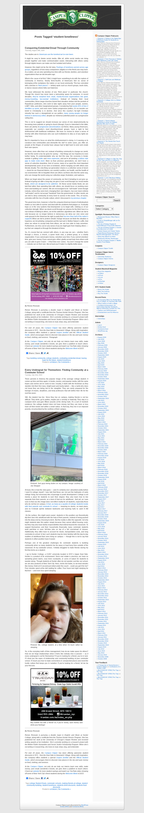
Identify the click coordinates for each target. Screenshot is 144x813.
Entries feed (102, 327)
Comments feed (103, 329)
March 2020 (102, 451)
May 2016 (101, 528)
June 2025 (101, 361)
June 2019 (101, 461)
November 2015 (103, 538)
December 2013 (103, 574)
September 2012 (103, 599)
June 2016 (101, 526)
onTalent (101, 273)
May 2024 (101, 386)
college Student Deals (38, 783)
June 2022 (101, 416)
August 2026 (102, 337)
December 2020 (103, 446)
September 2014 (103, 558)
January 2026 (102, 347)
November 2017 (103, 493)
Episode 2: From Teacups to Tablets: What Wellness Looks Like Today (109, 59)
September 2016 (103, 520)
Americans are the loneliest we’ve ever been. (56, 54)
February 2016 (102, 534)
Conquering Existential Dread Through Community (52, 48)
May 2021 (101, 438)
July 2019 (101, 459)
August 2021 (102, 432)
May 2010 (101, 653)
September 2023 (103, 398)
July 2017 (101, 501)
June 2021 (101, 436)
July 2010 (101, 649)
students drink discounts (66, 785)
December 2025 (103, 349)
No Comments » (64, 362)
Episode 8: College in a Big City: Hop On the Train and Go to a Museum (109, 159)
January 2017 (102, 513)
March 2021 (102, 442)
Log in (100, 325)
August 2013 (102, 582)
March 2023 (102, 404)
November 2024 (103, 375)
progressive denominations (50, 127)
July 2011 (101, 627)
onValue (100, 283)
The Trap (100, 672)
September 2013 (103, 580)
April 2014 (101, 566)
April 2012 (101, 609)
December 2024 (103, 373)
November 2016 (103, 517)
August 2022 (102, 412)
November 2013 (103, 576)
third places (43, 86)
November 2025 (103, 351)
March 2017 (102, 509)
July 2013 (101, 584)
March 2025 (102, 367)
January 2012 (102, 615)
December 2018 (103, 471)
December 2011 (103, 617)
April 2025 (101, 365)
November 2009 (103, 657)
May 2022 (101, 418)
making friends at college (71, 783)
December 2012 (103, 593)
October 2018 (102, 475)
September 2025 (103, 355)
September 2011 (103, 623)
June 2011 (101, 629)
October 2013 (102, 578)
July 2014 (101, 562)
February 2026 (102, 345)
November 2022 (103, 406)
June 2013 (101, 586)
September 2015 (103, 542)
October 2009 (102, 659)
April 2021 (101, 440)
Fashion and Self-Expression (107, 310)
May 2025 (101, 363)
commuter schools (54, 783)
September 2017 (103, 497)
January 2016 (102, 536)
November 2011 (103, 619)
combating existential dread (70, 358)
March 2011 (101, 633)
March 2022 (102, 422)
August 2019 (102, 457)
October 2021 (102, 428)
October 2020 (102, 449)
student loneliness (64, 360)
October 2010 (102, 643)
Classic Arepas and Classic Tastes (109, 231)
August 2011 (102, 625)
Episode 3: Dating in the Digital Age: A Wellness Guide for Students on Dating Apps (109, 40)
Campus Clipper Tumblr (105, 248)
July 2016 (101, 524)
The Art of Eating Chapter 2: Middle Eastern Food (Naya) (109, 241)
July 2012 (101, 603)
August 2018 (102, 479)
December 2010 (103, 639)
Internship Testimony (104, 256)
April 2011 (101, 631)
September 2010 (103, 645)
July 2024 (101, 382)
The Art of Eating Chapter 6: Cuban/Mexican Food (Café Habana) (109, 224)
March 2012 (102, 611)
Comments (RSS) (77, 806)
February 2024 (102, 392)
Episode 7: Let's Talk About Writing (109, 178)
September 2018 (103, 477)
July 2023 (101, 400)
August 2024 (102, 380)
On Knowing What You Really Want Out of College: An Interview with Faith (109, 300)
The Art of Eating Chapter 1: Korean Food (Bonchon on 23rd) (109, 228)
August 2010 (102, 647)
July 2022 (101, 414)
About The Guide (103, 289)
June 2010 (101, 651)
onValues (53, 362)
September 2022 (103, 410)
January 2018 (102, 489)
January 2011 (102, 637)
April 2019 (101, 465)
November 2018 (103, 473)
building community (38, 358)
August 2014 (102, 560)
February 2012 (102, 613)
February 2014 (102, 570)
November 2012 (103, 595)
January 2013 (102, 591)
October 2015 (102, 540)
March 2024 (102, 390)
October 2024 (102, 376)
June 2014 (101, 564)
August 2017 (102, 499)
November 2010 (103, 641)
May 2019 (101, 463)
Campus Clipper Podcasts (108, 36)
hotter (41, 159)
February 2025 (102, 369)
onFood (100, 275)
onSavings (101, 281)
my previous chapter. (79, 198)
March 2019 (102, 467)
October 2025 (102, 353)
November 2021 (103, 426)
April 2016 (101, 530)
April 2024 (101, 388)
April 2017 (101, 507)
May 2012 (101, 607)
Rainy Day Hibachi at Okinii (106, 236)
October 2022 (102, 408)
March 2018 (102, 485)
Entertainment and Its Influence (108, 312)
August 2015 (102, 544)
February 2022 (102, 424)
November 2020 (103, 447)
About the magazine (104, 271)
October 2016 (102, 519)
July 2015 (101, 546)
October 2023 (102, 396)
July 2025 (101, 359)
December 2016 (103, 515)
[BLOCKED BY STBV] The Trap (108, 670)
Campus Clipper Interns (105, 258)
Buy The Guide (103, 293)
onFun (100, 279)
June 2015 (101, 548)
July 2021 (101, 434)
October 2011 (102, 621)
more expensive (53, 159)
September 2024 (103, 378)
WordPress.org (102, 331)
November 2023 (103, 394)
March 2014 (102, 568)
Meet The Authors (103, 291)
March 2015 (102, 552)
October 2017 (102, 495)
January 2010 (102, 655)
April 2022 (101, 420)
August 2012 (102, 601)
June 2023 (101, 402)
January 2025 (102, 371)
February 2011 (102, 635)
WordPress (84, 805)
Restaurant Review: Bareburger (108, 238)
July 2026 (101, 339)
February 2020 (102, 453)
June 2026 (101, 341)
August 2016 (102, 522)
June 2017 (101, 503)
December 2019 (103, 455)
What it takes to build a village (107, 303)
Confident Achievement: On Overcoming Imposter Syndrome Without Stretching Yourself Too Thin (108, 306)
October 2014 (102, 556)
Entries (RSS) (64, 806)
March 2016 (102, 532)
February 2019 (102, 469)
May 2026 (101, 343)
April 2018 (101, 483)
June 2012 (101, 605)
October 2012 (102, 597)
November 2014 (103, 554)
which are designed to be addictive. (44, 184)
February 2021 (102, 444)
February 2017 (102, 511)
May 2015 (101, 550)
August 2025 (102, 357)
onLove (100, 277)
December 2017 (103, 491)
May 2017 (101, 505)
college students (52, 358)
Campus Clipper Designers (106, 265)
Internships (101, 318)
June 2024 (101, 384)
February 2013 (102, 590)
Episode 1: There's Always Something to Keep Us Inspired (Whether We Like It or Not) (107, 122)
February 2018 (102, 487)
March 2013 (102, 588)
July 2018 (101, 481)
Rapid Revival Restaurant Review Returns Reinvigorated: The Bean (108, 233)
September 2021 (103, 430)
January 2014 (102, 572)
